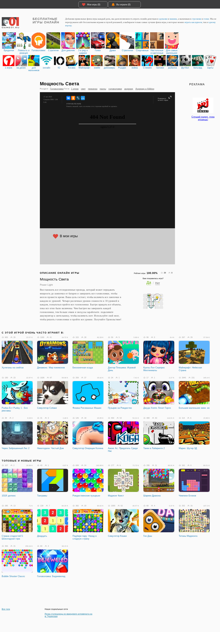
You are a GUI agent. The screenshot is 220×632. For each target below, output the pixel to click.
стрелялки (196, 19)
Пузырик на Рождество (120, 408)
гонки (206, 19)
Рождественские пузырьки (86, 495)
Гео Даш (147, 536)
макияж (173, 19)
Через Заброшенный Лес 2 (15, 448)
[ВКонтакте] (68, 98)
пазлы (103, 89)
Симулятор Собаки (47, 408)
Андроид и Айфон (144, 89)
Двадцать (42, 536)
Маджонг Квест (116, 495)
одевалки (163, 19)
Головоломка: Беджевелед (51, 576)
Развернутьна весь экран (163, 99)
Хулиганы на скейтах (13, 367)
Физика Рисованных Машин (87, 408)
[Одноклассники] (73, 98)
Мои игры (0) (93, 4)
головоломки (115, 89)
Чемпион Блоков (187, 495)
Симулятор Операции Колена (88, 448)
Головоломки (57, 89)
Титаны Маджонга (188, 536)
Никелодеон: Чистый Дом (50, 448)
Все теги (6, 609)
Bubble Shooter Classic (13, 576)
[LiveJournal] (78, 98)
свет (83, 89)
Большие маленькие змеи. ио (194, 408)
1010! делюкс (9, 495)
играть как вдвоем (193, 22)
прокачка (92, 89)
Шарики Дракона (152, 495)
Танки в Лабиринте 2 (154, 448)
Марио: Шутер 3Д (188, 448)
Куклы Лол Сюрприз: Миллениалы (154, 369)
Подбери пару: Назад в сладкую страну (85, 537)
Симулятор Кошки (117, 536)
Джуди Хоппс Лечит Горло (157, 408)
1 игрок (75, 89)
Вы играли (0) (123, 4)
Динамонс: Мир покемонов (51, 367)
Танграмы (42, 495)
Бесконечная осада (83, 367)
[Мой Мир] (83, 98)
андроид (128, 89)
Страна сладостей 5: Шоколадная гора (12, 537)
